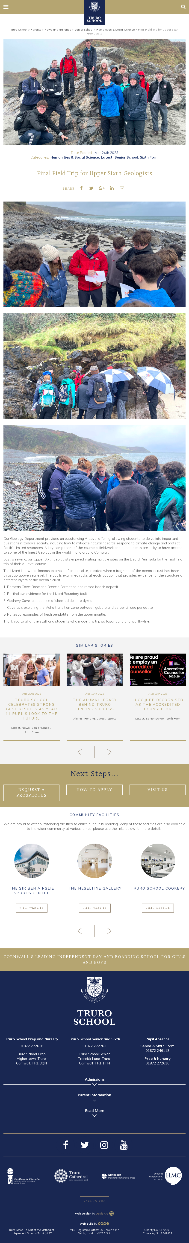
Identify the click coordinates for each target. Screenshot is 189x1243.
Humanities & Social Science (74, 157)
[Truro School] (94, 6)
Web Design (83, 1213)
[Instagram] (104, 1145)
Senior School (126, 157)
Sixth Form (149, 157)
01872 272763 (94, 1046)
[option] (94, 92)
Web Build (86, 1223)
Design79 (102, 1213)
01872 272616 (31, 1046)
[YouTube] (123, 1145)
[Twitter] (85, 1145)
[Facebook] (65, 1145)
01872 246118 (157, 1050)
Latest (106, 157)
